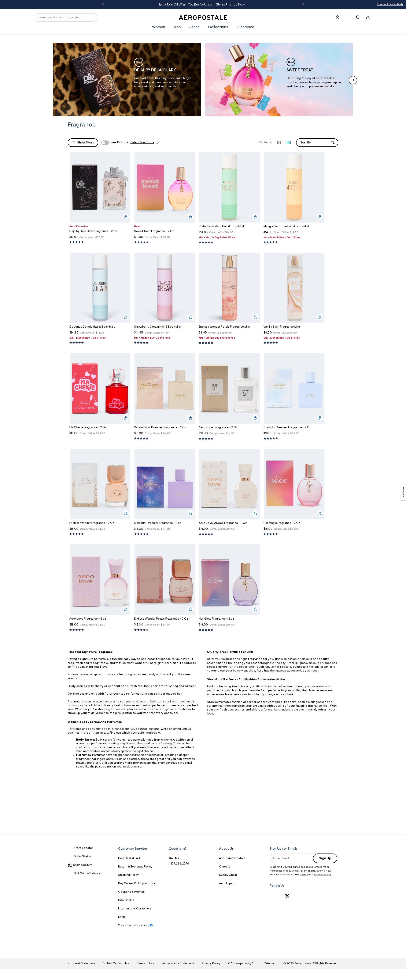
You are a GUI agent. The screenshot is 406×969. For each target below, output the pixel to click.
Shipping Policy (128, 875)
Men (177, 27)
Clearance (245, 27)
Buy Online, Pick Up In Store (136, 883)
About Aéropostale (232, 858)
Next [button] (301, 4)
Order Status (82, 856)
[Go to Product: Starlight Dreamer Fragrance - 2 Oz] (294, 438)
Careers (224, 866)
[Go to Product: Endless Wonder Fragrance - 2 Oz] (100, 534)
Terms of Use (145, 963)
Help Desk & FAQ (129, 858)
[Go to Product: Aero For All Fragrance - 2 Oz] (229, 438)
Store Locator (83, 848)
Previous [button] (104, 4)
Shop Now (237, 4)
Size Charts (126, 900)
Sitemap (269, 963)
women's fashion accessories (239, 702)
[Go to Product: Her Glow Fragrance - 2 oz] (229, 630)
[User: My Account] (337, 17)
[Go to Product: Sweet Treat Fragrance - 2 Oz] (164, 242)
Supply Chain (228, 875)
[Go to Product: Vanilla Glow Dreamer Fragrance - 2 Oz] (164, 438)
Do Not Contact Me (116, 963)
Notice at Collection (81, 963)
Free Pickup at (132, 142)
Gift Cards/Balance (87, 873)
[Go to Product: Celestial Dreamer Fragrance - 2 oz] (164, 534)
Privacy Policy (322, 874)
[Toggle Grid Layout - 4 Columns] (288, 142)
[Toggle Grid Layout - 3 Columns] (279, 142)
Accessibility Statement (178, 963)
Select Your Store (142, 142)
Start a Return (82, 865)
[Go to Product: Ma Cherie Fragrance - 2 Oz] (100, 438)
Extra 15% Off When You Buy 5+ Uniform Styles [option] (202, 4)
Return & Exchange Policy (135, 866)
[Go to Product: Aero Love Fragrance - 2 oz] (100, 630)
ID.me (122, 917)
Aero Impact (227, 883)
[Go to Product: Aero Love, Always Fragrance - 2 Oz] (229, 534)
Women (158, 27)
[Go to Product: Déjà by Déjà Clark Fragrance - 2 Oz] (100, 242)
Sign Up (325, 858)
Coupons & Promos (131, 892)
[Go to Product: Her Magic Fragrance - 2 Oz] (294, 534)
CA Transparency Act (242, 963)
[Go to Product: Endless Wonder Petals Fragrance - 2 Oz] (164, 630)
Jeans (194, 27)
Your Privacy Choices (132, 925)
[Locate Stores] (358, 17)
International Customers (134, 908)
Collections (218, 27)
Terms (304, 874)
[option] (127, 79)
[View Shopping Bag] (368, 17)
